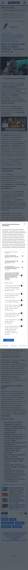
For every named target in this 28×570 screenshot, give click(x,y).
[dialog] (14, 285)
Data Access (14, 345)
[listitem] (14, 252)
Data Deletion (5, 345)
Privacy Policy (22, 345)
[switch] (22, 256)
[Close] (24, 224)
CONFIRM (8, 340)
